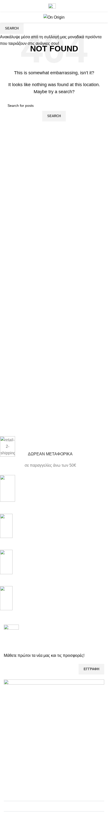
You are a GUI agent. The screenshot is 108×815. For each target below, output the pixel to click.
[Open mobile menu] (5, 17)
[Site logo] (54, 17)
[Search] (99, 17)
